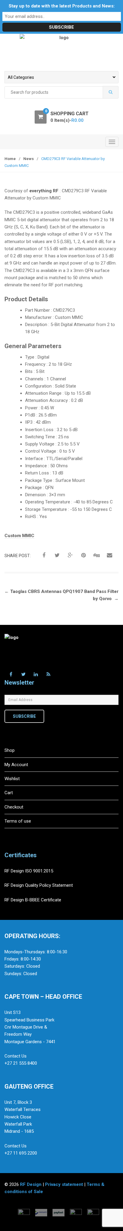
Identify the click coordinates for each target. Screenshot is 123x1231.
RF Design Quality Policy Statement (38, 885)
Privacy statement (64, 1184)
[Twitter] (23, 674)
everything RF (44, 190)
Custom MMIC (19, 535)
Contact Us (15, 1056)
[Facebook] (11, 674)
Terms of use (17, 821)
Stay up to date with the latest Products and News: (62, 6)
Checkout (13, 807)
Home (10, 158)
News (28, 158)
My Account (16, 764)
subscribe (24, 716)
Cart (8, 792)
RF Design (30, 1184)
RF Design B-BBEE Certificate (32, 900)
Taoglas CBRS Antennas (32, 591)
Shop (9, 750)
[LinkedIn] (36, 674)
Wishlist (12, 778)
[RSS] (48, 674)
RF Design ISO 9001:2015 (29, 871)
